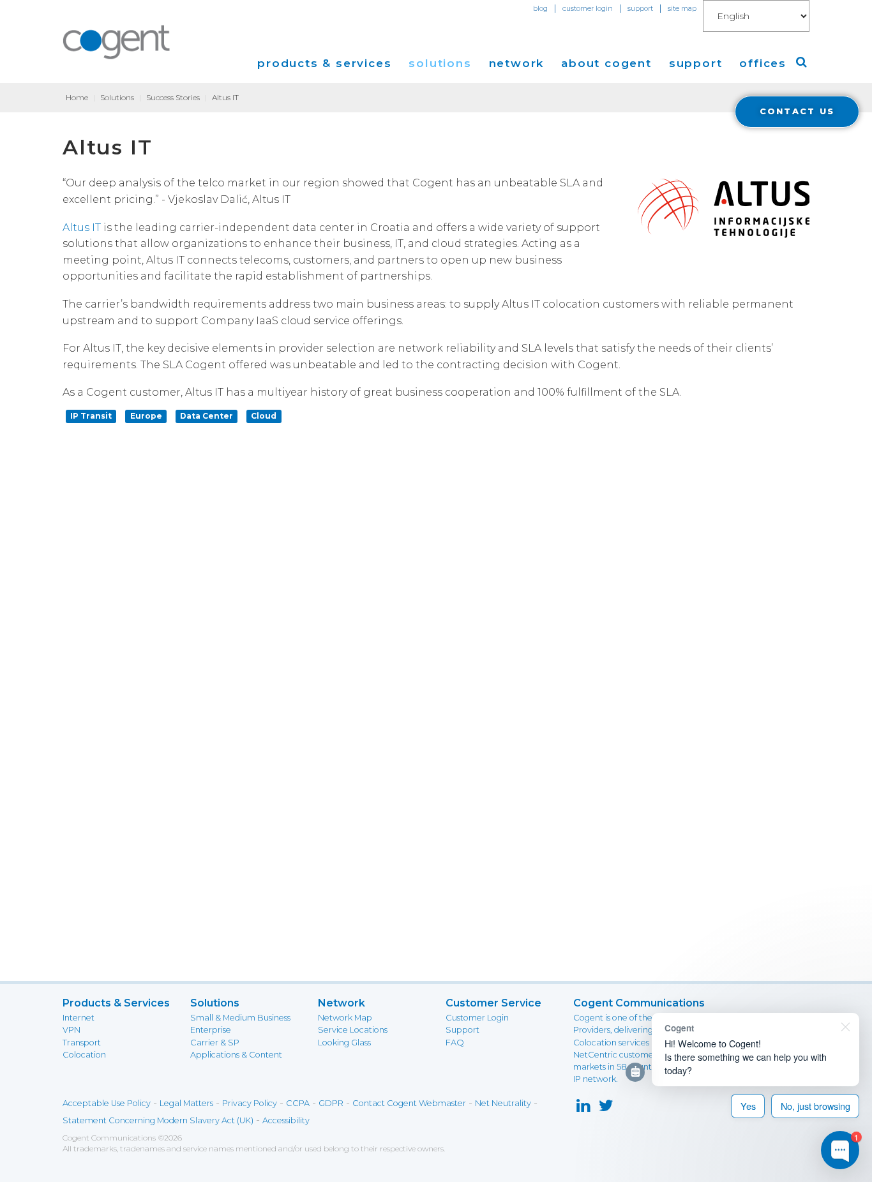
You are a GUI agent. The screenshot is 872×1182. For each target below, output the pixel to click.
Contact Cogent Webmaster (409, 1103)
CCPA (298, 1103)
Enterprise (210, 1030)
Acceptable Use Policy (107, 1103)
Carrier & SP (214, 1042)
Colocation (84, 1054)
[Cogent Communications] (117, 42)
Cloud (263, 416)
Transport (82, 1042)
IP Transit (91, 416)
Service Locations (352, 1030)
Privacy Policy (249, 1103)
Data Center (206, 416)
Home (77, 97)
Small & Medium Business (240, 1017)
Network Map (345, 1017)
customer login (587, 8)
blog (540, 8)
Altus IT (82, 227)
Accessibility (286, 1120)
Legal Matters (186, 1103)
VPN (71, 1030)
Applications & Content (236, 1054)
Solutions (117, 97)
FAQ (455, 1042)
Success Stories (173, 97)
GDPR (331, 1103)
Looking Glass (344, 1042)
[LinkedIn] (583, 1108)
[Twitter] (606, 1108)
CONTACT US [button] (797, 111)
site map (682, 8)
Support (462, 1030)
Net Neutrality (503, 1103)
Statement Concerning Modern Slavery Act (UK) (158, 1120)
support (640, 8)
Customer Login (477, 1017)
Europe (146, 416)
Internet (78, 1017)
